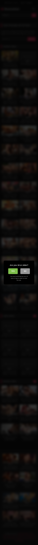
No (25, 271)
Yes (13, 271)
